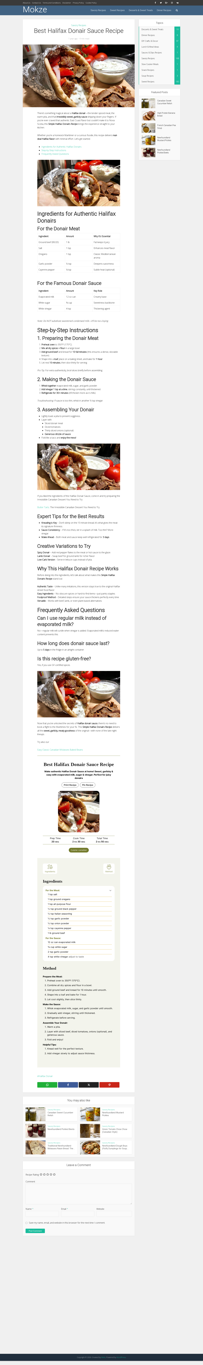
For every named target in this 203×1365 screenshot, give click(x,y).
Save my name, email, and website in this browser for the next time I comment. (67, 1222)
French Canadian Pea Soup (166, 126)
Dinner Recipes (164, 10)
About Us (26, 3)
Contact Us (36, 3)
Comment (30, 1181)
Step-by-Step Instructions (53, 150)
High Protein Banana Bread (166, 114)
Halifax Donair (46, 1076)
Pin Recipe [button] (87, 785)
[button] (110, 890)
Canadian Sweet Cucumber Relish (164, 102)
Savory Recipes (98, 10)
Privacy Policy (78, 3)
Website (100, 1208)
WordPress (121, 1357)
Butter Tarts (43, 507)
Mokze (35, 10)
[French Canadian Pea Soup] (149, 128)
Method (109, 871)
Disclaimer (66, 3)
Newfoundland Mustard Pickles (164, 138)
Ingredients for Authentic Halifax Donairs (61, 146)
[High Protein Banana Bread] (149, 115)
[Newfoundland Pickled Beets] (149, 152)
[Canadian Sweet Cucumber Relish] (149, 103)
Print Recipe (70, 785)
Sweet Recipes (117, 10)
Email (64, 1208)
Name (29, 1208)
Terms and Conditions (52, 3)
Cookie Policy (91, 3)
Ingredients (50, 871)
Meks (103, 1357)
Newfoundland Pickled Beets (61, 1129)
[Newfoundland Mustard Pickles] (149, 140)
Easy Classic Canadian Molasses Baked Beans (60, 749)
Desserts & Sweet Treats (141, 10)
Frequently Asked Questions (55, 153)
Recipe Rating (32, 1174)
